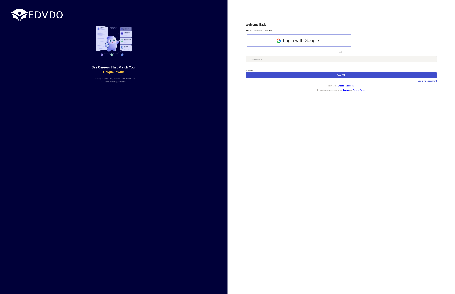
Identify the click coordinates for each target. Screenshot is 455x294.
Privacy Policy (359, 90)
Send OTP (341, 75)
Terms (346, 90)
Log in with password (427, 81)
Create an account (346, 86)
